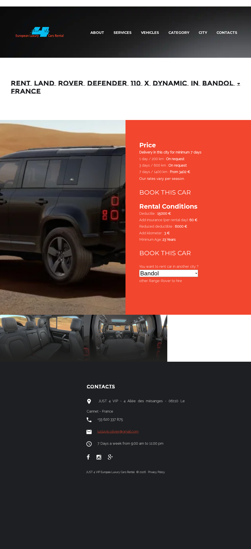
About (97, 33)
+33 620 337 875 (110, 419)
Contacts (226, 33)
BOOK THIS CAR (165, 192)
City (203, 33)
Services (123, 33)
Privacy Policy (156, 472)
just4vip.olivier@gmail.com (117, 431)
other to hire (160, 281)
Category (178, 33)
